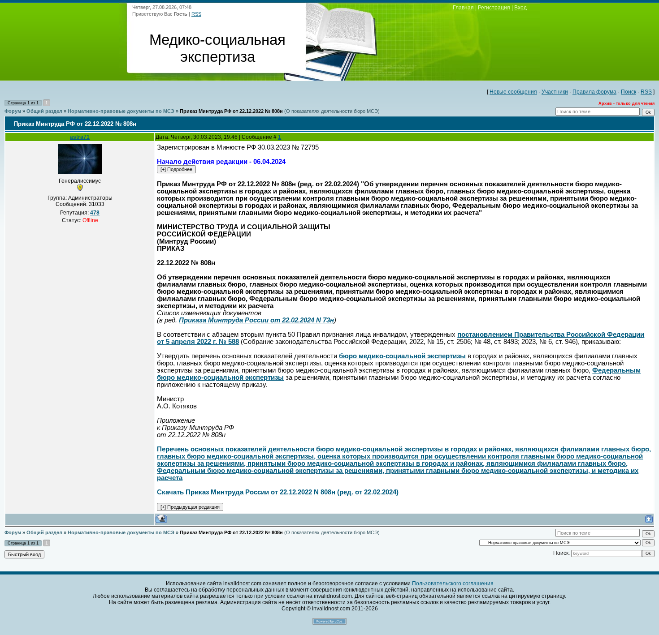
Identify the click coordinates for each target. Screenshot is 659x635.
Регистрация (494, 7)
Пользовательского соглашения (453, 583)
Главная (463, 7)
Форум (12, 111)
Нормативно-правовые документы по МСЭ (121, 111)
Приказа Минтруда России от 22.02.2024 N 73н (256, 320)
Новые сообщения (513, 92)
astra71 (80, 137)
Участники (555, 92)
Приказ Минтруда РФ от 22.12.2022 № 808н (231, 111)
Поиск (628, 92)
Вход (520, 7)
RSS (196, 14)
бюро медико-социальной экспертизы (402, 356)
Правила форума (594, 92)
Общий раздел (44, 111)
